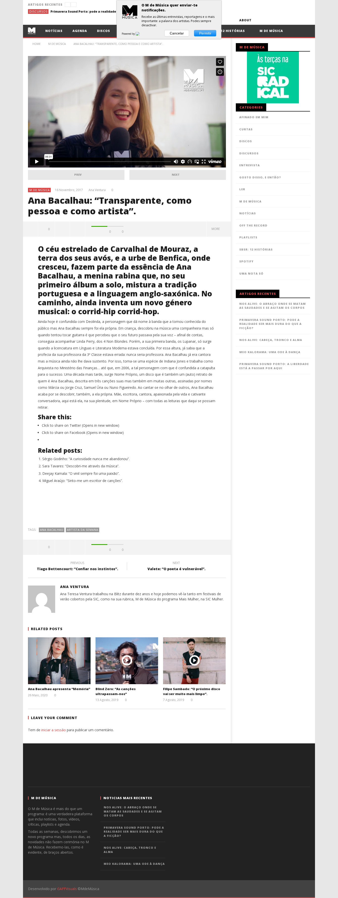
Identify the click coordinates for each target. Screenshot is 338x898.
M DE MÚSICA (39, 190)
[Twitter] (278, 20)
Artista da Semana (82, 530)
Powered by (129, 33)
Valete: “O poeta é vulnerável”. (176, 566)
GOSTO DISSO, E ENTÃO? (260, 177)
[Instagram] (305, 20)
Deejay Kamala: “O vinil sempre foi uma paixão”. (81, 473)
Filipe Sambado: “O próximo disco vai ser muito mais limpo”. (191, 691)
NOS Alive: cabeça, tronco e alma (270, 340)
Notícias (54, 31)
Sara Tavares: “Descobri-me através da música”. (80, 466)
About (245, 20)
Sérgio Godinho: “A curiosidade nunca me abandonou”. (86, 458)
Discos (103, 31)
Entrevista (249, 165)
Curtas (246, 129)
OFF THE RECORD (253, 225)
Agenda (79, 31)
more (216, 229)
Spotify (246, 261)
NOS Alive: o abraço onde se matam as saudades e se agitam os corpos (272, 306)
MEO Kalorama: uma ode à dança (269, 352)
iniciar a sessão (53, 730)
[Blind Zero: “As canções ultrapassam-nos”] (127, 660)
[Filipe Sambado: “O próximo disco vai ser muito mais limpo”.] (194, 660)
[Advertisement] (127, 508)
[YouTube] (268, 20)
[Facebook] (259, 20)
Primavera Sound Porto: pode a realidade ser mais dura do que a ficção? (87, 11)
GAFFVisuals (67, 888)
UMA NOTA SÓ (251, 273)
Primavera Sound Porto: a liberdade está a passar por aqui (274, 366)
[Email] (296, 20)
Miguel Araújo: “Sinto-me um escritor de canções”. (82, 480)
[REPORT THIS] (62, 229)
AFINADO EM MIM (253, 117)
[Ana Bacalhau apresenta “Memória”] (59, 660)
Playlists (248, 237)
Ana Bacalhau (51, 530)
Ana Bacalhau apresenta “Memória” (59, 689)
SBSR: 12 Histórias (227, 31)
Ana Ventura (97, 190)
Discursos (38, 11)
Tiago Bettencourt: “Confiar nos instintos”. (77, 566)
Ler (242, 189)
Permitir (205, 33)
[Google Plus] (287, 20)
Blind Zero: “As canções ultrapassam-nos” (116, 691)
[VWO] (140, 33)
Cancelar (177, 33)
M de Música (271, 31)
